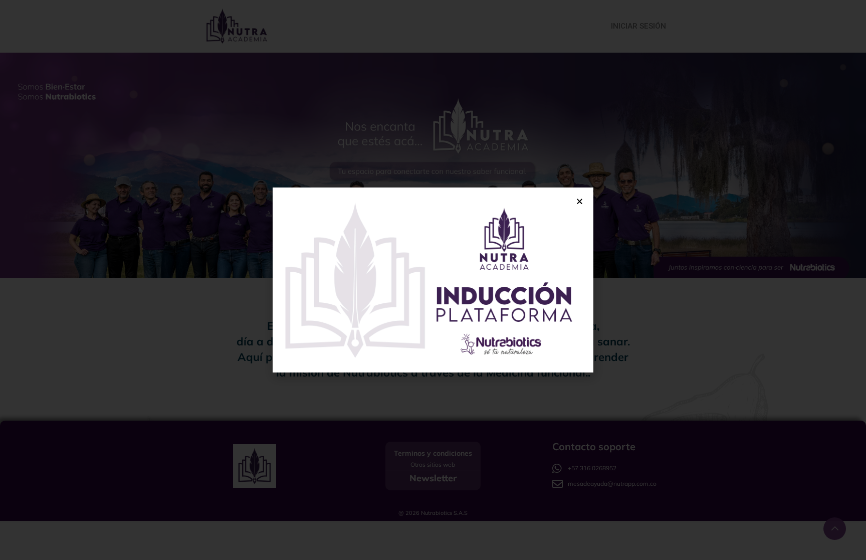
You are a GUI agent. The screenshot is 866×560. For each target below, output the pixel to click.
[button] (579, 201)
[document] (433, 280)
